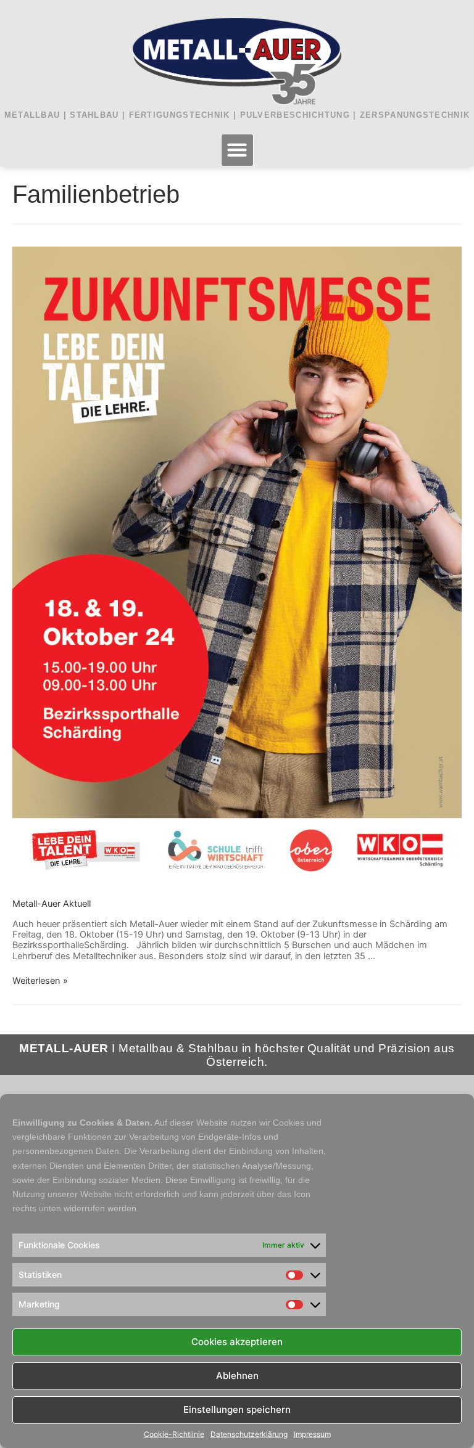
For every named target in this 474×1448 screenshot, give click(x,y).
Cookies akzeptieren (237, 1342)
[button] (237, 150)
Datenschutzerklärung (249, 1434)
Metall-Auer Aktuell (51, 903)
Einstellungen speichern (237, 1409)
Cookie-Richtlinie (174, 1434)
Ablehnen (237, 1375)
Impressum (312, 1434)
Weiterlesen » (40, 980)
